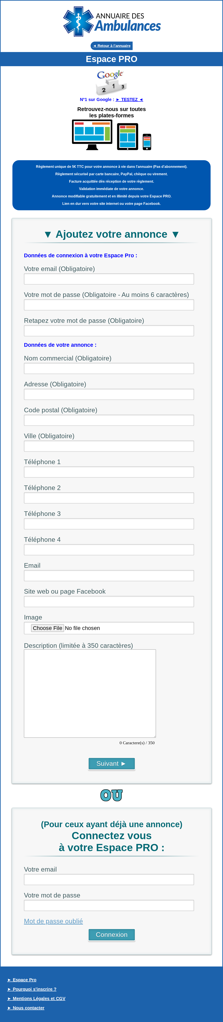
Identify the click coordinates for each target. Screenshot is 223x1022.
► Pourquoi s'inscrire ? (31, 989)
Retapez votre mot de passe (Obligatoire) (84, 320)
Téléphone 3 (42, 513)
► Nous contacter (25, 1007)
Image (33, 617)
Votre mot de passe (52, 895)
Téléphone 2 (42, 487)
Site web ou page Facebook (65, 591)
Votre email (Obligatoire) (59, 268)
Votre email (40, 869)
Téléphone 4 (42, 539)
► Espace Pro (21, 979)
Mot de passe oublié (53, 921)
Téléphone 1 (42, 461)
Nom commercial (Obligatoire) (68, 358)
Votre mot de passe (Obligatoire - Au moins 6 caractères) (106, 294)
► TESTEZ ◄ (129, 99)
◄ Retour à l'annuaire (111, 46)
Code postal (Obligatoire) (60, 410)
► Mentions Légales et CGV (36, 998)
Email (32, 565)
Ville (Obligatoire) (49, 435)
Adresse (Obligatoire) (55, 384)
